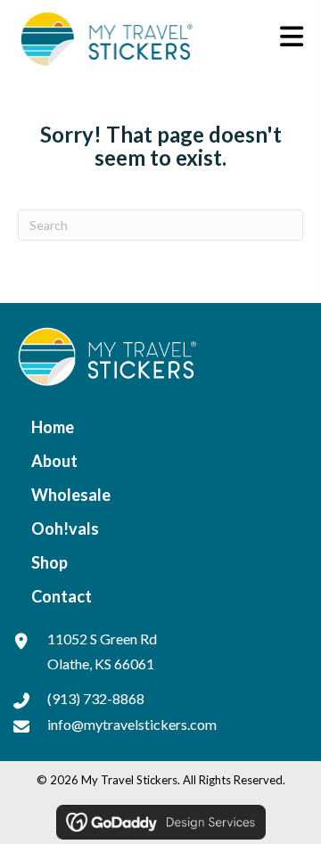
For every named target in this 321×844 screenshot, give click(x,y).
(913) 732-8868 (95, 698)
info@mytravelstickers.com (132, 724)
